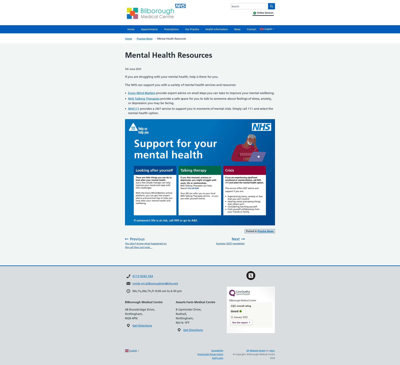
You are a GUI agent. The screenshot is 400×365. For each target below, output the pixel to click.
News (237, 29)
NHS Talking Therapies (144, 98)
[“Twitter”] (250, 275)
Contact (251, 29)
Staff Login (217, 358)
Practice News (144, 38)
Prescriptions (171, 29)
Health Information (216, 29)
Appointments (149, 29)
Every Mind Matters (141, 93)
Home (131, 29)
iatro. (272, 350)
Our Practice (192, 29)
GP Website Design (256, 350)
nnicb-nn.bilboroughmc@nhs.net (155, 283)
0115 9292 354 (142, 276)
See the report (240, 322)
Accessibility (217, 350)
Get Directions (142, 325)
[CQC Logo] (239, 295)
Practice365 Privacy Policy (210, 354)
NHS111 (133, 109)
